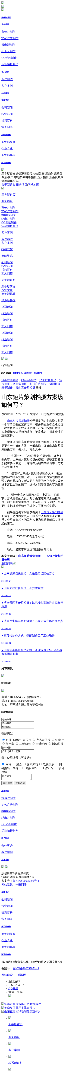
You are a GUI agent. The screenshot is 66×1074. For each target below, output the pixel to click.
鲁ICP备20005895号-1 (26, 880)
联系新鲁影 (6, 162)
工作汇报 (48, 768)
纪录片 (59, 739)
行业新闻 (7, 114)
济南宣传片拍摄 (25, 387)
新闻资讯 (5, 100)
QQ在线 (13, 988)
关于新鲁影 (6, 135)
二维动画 (25, 743)
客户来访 (32, 764)
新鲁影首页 (6, 17)
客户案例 (5, 72)
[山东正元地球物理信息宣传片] (21, 1011)
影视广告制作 (38, 383)
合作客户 (7, 79)
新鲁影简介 (8, 142)
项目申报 (31, 768)
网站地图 (33, 184)
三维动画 (41, 743)
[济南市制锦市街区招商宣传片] (21, 1004)
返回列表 (7, 563)
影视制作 (7, 387)
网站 (8, 764)
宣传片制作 (8, 31)
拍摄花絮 (5, 93)
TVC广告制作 (9, 38)
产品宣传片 (43, 739)
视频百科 (7, 120)
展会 (19, 764)
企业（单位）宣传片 (18, 739)
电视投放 (48, 764)
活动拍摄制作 (9, 64)
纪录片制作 (8, 51)
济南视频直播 (9, 380)
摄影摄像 (55, 383)
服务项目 (5, 24)
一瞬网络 (21, 884)
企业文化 (7, 148)
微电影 (10, 743)
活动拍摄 (57, 743)
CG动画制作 (9, 57)
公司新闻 (7, 107)
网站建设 (7, 884)
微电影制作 (8, 44)
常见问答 (7, 127)
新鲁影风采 (8, 155)
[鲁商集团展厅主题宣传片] (18, 1007)
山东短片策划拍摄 (18, 420)
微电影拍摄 (20, 383)
